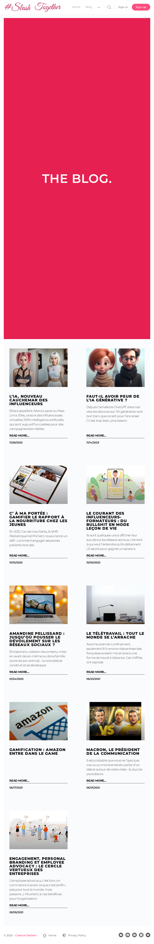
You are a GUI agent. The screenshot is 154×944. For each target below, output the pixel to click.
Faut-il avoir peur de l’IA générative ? (112, 398)
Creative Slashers (26, 935)
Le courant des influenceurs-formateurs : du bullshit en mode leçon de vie (107, 521)
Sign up (141, 7)
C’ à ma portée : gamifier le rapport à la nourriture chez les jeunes (38, 519)
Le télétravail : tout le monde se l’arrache (115, 635)
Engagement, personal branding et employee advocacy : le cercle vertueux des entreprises (37, 866)
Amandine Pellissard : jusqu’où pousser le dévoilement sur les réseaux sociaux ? (37, 639)
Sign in (123, 7)
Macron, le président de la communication (113, 751)
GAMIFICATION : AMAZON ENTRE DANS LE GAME (37, 751)
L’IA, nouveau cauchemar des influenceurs (28, 400)
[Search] (109, 7)
